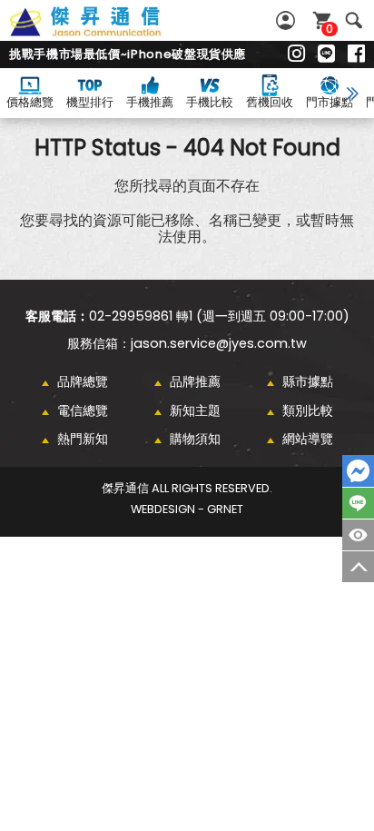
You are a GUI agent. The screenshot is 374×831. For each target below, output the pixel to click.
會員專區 (287, 20)
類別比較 (307, 410)
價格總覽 (30, 102)
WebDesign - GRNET (187, 509)
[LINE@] (326, 54)
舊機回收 (269, 102)
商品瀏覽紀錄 (358, 535)
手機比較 (209, 102)
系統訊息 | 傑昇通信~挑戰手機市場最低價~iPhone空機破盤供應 (105, 31)
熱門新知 (82, 439)
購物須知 (195, 439)
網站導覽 (307, 439)
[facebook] (356, 54)
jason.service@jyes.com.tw (219, 343)
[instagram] (296, 54)
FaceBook (358, 471)
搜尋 (353, 20)
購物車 (329, 28)
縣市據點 (307, 381)
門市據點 (329, 102)
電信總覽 (82, 410)
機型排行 (89, 102)
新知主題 (195, 410)
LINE (358, 503)
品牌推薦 (195, 381)
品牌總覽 (82, 381)
